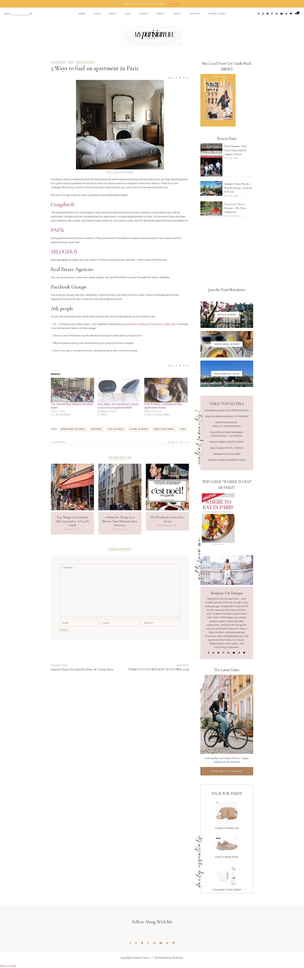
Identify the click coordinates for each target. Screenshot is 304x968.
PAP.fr (57, 230)
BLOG (128, 14)
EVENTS (143, 14)
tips (182, 429)
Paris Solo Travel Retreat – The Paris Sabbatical (235, 208)
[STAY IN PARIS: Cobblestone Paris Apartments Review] (166, 390)
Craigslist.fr (62, 204)
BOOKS (113, 14)
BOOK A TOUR (8, 965)
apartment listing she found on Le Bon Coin (151, 324)
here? (139, 335)
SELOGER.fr (64, 251)
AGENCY (160, 14)
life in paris (115, 429)
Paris (71, 62)
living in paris (139, 429)
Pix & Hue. (177, 957)
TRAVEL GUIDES (217, 14)
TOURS (97, 14)
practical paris (164, 429)
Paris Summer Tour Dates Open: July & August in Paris (235, 150)
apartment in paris (73, 429)
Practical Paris (85, 62)
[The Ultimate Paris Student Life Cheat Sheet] (72, 390)
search (7, 14)
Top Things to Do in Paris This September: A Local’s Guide (72, 521)
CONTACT (195, 14)
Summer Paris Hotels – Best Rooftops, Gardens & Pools (238, 187)
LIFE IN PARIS (58, 62)
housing (96, 429)
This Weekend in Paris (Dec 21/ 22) (167, 519)
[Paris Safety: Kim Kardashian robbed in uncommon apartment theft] (119, 390)
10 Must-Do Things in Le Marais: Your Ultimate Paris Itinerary (119, 521)
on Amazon (174, 3)
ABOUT (177, 14)
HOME (82, 14)
